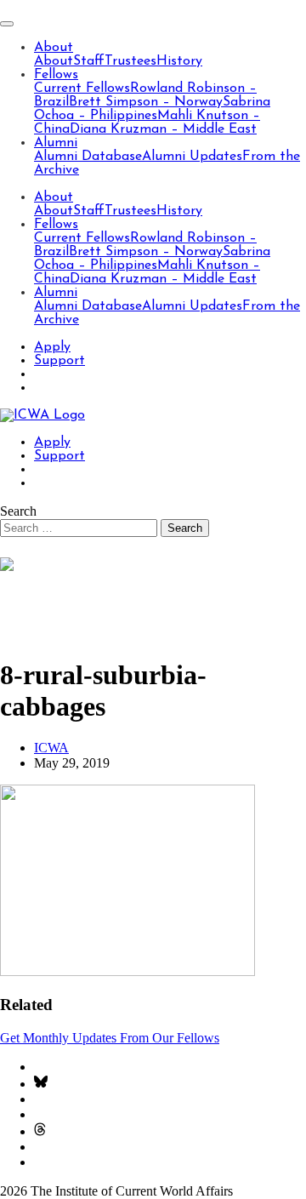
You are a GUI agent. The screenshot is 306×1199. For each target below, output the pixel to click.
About (53, 47)
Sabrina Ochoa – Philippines (152, 109)
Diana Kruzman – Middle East (163, 129)
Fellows (56, 75)
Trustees (130, 61)
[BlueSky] (41, 1083)
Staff (89, 61)
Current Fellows (82, 88)
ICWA (51, 747)
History (179, 61)
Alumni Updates (192, 156)
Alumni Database (88, 156)
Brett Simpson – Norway (146, 102)
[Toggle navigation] (7, 23)
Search (18, 511)
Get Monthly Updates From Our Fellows (109, 1038)
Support (59, 361)
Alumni (55, 143)
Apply (52, 347)
